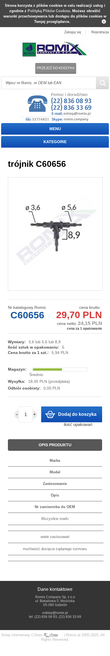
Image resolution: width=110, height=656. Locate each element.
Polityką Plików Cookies (49, 11)
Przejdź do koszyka (55, 68)
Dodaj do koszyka (77, 414)
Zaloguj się (72, 32)
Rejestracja (100, 32)
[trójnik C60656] (55, 234)
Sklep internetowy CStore (22, 635)
